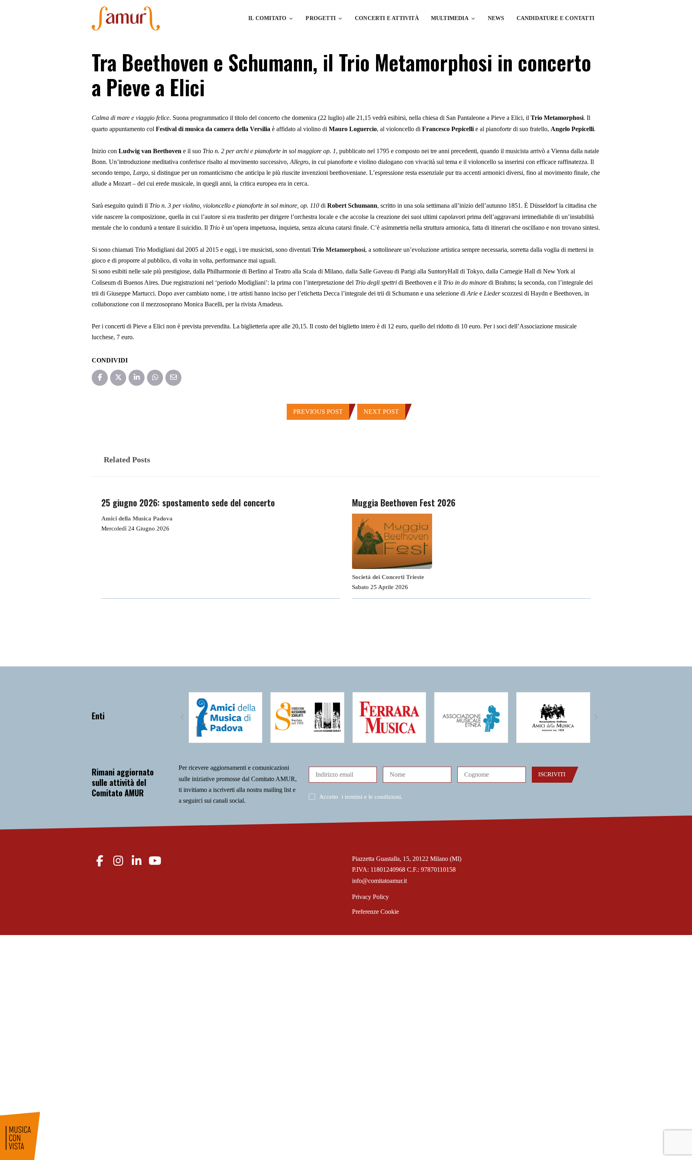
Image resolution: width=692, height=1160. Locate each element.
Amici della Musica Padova (137, 518)
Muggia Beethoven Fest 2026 (403, 502)
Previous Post (318, 411)
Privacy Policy (370, 896)
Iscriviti (551, 774)
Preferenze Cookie (375, 911)
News (496, 18)
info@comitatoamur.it (379, 880)
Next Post (381, 411)
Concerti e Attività (387, 18)
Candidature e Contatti (555, 18)
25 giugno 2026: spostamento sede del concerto (188, 502)
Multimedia (450, 18)
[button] (183, 718)
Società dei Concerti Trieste (388, 577)
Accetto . (360, 797)
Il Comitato (267, 18)
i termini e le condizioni (371, 797)
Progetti (321, 18)
